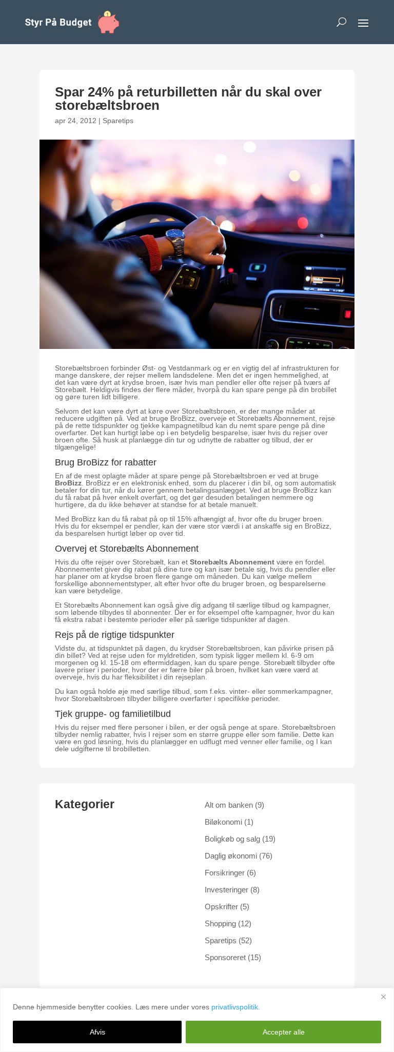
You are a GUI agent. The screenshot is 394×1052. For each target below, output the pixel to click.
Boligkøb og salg (232, 838)
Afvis (97, 1032)
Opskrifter (221, 906)
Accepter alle (284, 1032)
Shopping (220, 923)
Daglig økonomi (231, 855)
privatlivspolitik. (235, 1007)
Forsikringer (225, 872)
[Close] (383, 996)
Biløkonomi (223, 821)
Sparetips (118, 120)
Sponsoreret (225, 957)
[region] (197, 1020)
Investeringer (226, 889)
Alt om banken (229, 805)
